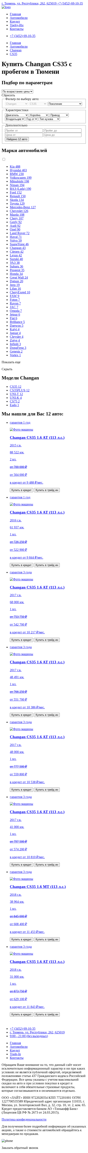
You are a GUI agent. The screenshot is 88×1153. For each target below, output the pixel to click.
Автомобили (19, 18)
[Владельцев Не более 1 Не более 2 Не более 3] (15, 119)
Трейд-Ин (17, 25)
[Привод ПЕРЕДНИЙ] (59, 115)
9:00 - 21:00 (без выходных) (29, 1036)
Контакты (17, 29)
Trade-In (15, 1054)
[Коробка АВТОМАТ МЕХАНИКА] (39, 115)
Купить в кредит (21, 490)
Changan (15, 50)
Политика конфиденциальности (24, 1119)
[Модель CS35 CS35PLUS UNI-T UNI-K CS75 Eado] (38, 103)
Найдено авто (17, 139)
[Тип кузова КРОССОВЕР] (49, 119)
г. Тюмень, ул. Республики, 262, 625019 (29, 3)
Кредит (15, 21)
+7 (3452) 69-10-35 (70, 3)
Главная (15, 14)
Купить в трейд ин (47, 490)
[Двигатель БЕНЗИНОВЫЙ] (17, 115)
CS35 (13, 54)
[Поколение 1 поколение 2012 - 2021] (65, 103)
